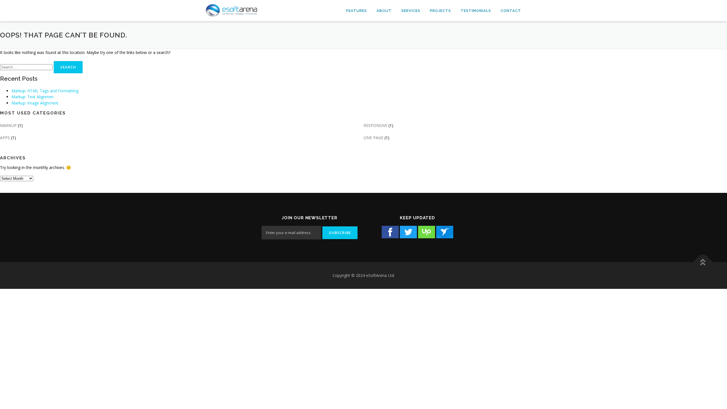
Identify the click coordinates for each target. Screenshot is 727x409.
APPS (5, 137)
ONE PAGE (373, 137)
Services (410, 11)
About (384, 11)
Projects (440, 11)
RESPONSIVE (375, 125)
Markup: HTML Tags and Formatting (44, 90)
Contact (511, 11)
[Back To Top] (703, 262)
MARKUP (8, 125)
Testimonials (476, 11)
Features (356, 11)
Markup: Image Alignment (35, 103)
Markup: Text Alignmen (32, 96)
